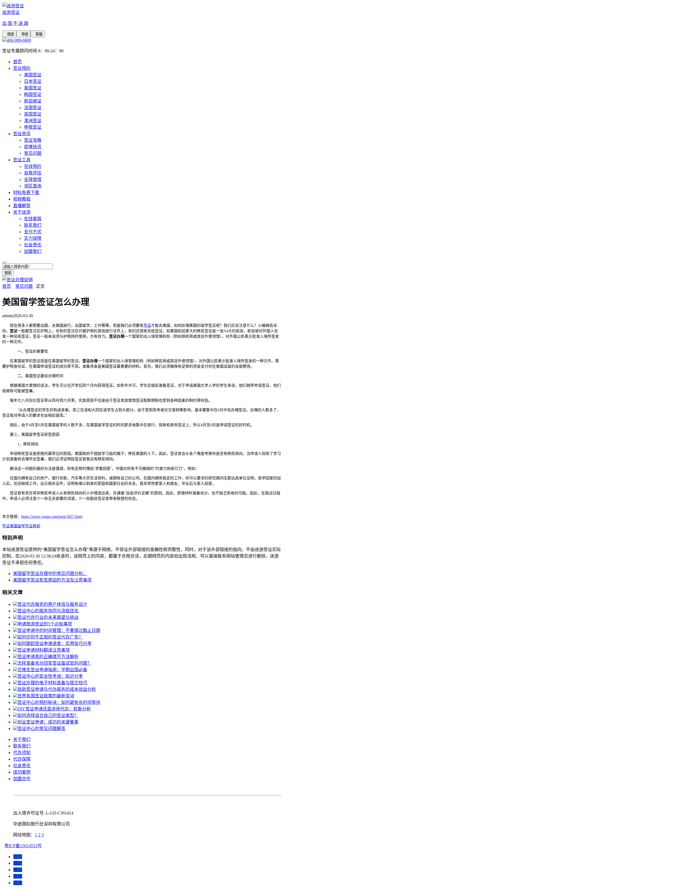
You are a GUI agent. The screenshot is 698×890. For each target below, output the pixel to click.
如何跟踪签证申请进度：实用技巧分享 (54, 643)
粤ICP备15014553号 (23, 845)
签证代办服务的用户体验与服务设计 (52, 604)
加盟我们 (32, 251)
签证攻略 (32, 140)
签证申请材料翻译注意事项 (43, 650)
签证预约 (22, 68)
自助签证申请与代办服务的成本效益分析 (56, 689)
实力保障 (32, 238)
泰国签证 (32, 88)
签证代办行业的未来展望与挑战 (48, 617)
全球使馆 (32, 179)
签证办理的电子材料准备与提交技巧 (52, 682)
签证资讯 (22, 133)
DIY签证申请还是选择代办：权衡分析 (54, 709)
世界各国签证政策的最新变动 (45, 696)
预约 (17, 863)
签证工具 (22, 160)
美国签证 (32, 74)
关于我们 (22, 739)
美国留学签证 (21, 526)
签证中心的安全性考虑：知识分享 (50, 676)
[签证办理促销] (17, 279)
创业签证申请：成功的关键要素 (48, 722)
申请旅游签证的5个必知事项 (44, 624)
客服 (38, 34)
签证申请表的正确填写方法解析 (48, 656)
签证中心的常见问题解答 (41, 728)
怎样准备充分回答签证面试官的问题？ (54, 663)
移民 (36, 526)
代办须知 (22, 752)
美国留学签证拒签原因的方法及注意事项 (52, 580)
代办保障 (22, 759)
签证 (147, 325)
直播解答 (22, 205)
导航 (23, 34)
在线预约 (32, 166)
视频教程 (22, 199)
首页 (17, 61)
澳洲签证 (32, 120)
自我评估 (32, 173)
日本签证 (32, 81)
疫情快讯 (32, 146)
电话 (17, 869)
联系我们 (32, 225)
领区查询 (32, 186)
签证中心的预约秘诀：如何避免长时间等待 (58, 702)
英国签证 (32, 114)
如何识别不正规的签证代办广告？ (50, 637)
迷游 (17, 882)
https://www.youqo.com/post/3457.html (51, 516)
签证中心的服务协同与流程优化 (48, 611)
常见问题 (32, 153)
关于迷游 (22, 212)
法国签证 (32, 107)
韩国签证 (32, 94)
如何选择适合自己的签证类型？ (48, 715)
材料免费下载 (26, 192)
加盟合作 (22, 778)
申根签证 (32, 127)
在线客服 (32, 218)
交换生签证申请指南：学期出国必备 (52, 669)
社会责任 (32, 245)
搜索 (9, 34)
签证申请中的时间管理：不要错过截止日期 (58, 630)
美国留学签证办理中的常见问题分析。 (50, 573)
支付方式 (32, 231)
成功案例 (22, 772)
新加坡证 (32, 101)
